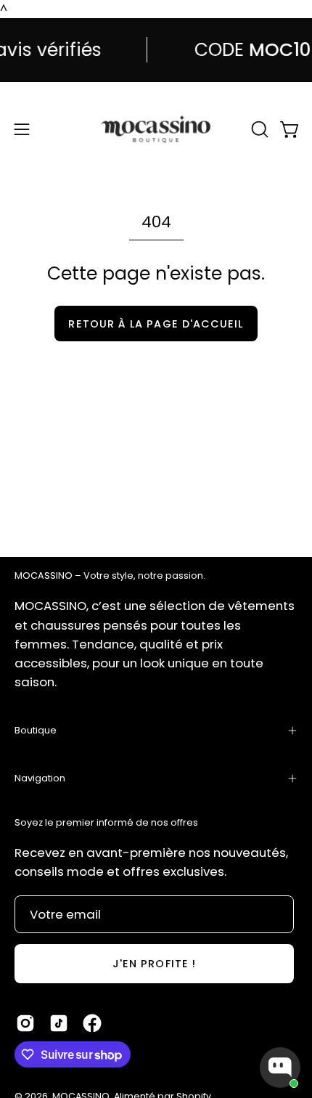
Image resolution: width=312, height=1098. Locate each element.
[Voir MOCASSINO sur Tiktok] (59, 1023)
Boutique (36, 730)
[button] (258, 129)
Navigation (40, 778)
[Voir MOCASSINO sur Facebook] (92, 1023)
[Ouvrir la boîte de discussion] (280, 1067)
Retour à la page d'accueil (155, 324)
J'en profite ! (154, 963)
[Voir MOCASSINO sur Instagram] (25, 1023)
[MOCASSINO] (156, 129)
